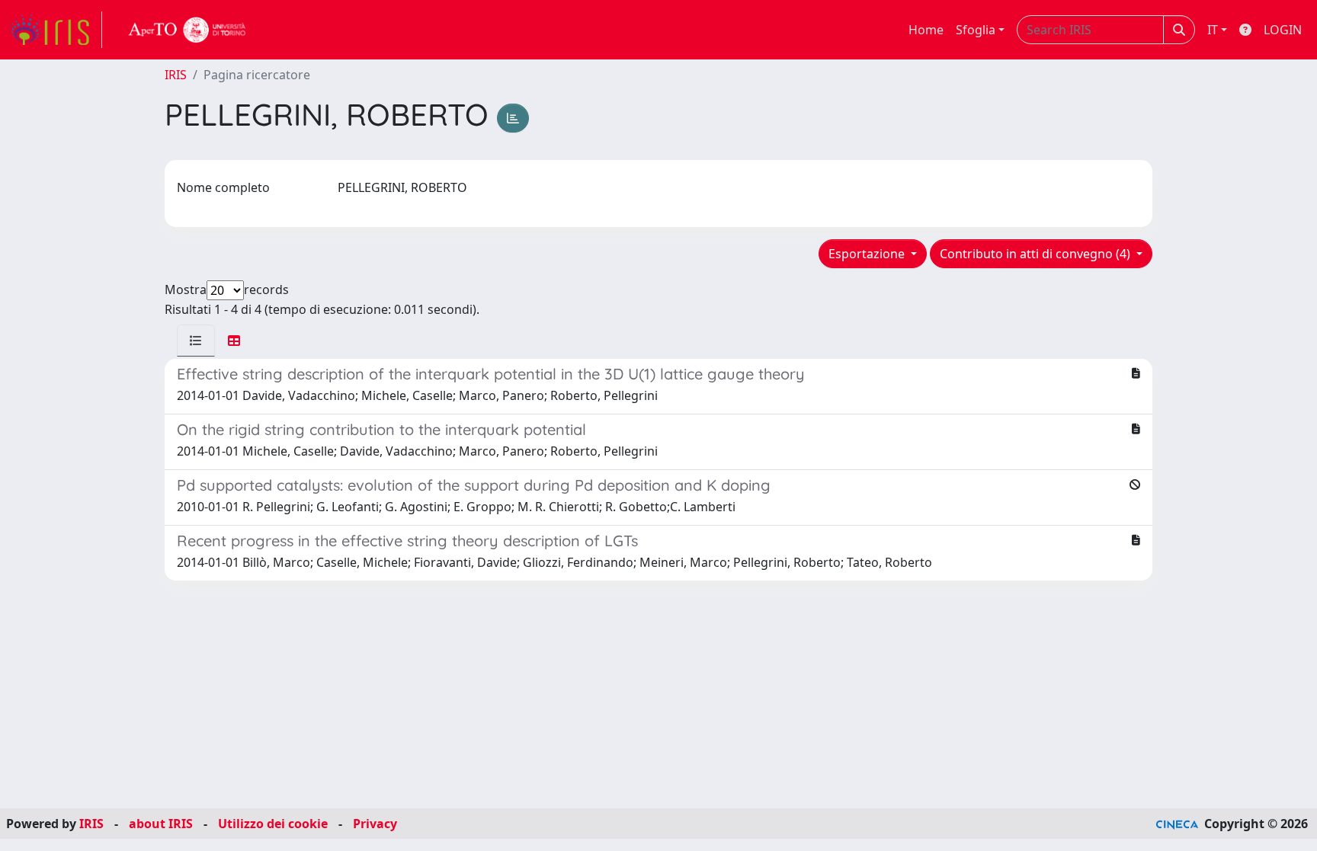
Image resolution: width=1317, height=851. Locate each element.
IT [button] (1212, 29)
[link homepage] (55, 29)
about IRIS (161, 823)
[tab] (196, 341)
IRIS (176, 74)
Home (926, 29)
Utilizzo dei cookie (273, 823)
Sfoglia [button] (975, 29)
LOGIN (1283, 29)
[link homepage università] (187, 29)
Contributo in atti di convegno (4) (1036, 253)
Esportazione (868, 253)
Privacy (375, 823)
